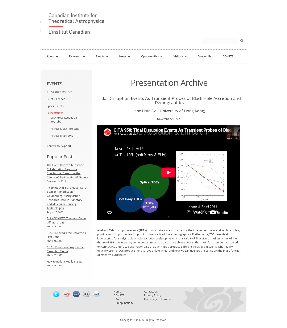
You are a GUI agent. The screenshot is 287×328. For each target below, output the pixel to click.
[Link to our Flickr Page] (86, 294)
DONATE (119, 295)
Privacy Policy (152, 295)
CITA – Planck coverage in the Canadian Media (65, 249)
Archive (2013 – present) (65, 129)
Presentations (55, 113)
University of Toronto (157, 299)
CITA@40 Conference (59, 92)
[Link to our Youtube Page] (66, 294)
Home (117, 291)
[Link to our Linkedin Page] (96, 294)
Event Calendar (56, 99)
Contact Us (151, 291)
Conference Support (59, 146)
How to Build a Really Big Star (65, 261)
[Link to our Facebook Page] (76, 294)
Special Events (55, 106)
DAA (116, 299)
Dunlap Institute (124, 303)
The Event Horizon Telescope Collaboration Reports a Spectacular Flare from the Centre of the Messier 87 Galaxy (67, 171)
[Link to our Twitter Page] (56, 294)
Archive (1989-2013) (62, 135)
